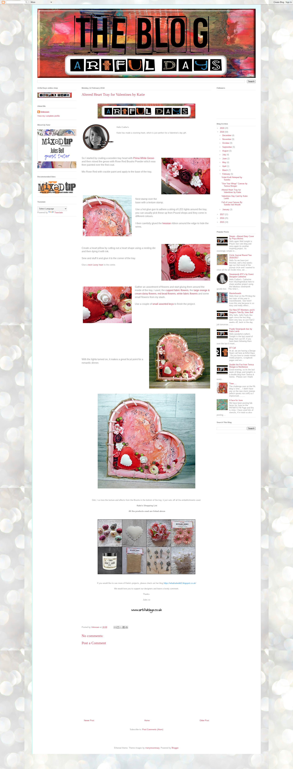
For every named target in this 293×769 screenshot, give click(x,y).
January (226, 209)
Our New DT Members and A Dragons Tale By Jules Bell (241, 311)
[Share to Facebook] (123, 627)
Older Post (204, 720)
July (224, 154)
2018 (222, 132)
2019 (222, 128)
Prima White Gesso (143, 158)
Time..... (233, 383)
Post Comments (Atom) (152, 729)
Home (147, 720)
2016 (222, 218)
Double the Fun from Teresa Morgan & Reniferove (241, 365)
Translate (58, 212)
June (224, 158)
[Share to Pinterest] (126, 627)
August (225, 151)
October (226, 143)
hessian (167, 223)
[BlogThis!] (117, 627)
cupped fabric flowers (176, 290)
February (226, 174)
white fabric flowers (187, 293)
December (227, 135)
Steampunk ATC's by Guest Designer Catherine (241, 275)
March (225, 170)
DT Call (232, 348)
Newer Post (89, 720)
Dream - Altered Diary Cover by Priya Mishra (241, 237)
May (224, 162)
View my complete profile (48, 116)
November (227, 139)
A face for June (236, 400)
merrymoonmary (152, 748)
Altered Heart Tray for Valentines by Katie (231, 191)
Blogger (175, 748)
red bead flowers (167, 293)
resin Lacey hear (95, 265)
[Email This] (115, 627)
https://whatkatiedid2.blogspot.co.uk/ (180, 583)
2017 (222, 214)
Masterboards (235, 293)
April (224, 166)
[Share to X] (120, 627)
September (227, 147)
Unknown (44, 112)
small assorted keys (163, 304)
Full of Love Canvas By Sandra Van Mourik (232, 203)
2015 (222, 222)
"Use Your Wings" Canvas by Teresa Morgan (234, 184)
